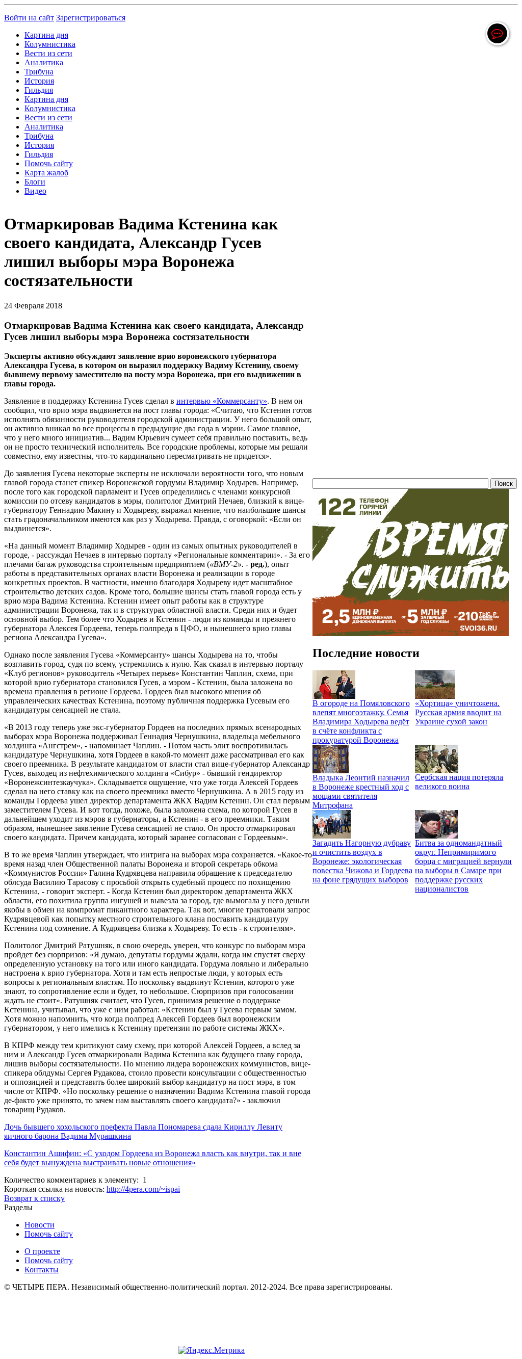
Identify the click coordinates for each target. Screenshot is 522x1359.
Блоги (34, 181)
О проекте (42, 1251)
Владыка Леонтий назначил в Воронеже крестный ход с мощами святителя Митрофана (360, 791)
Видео (35, 191)
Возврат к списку (34, 1198)
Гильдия (38, 90)
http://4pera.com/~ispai (143, 1189)
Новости (39, 1224)
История (39, 80)
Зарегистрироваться (90, 17)
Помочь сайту (48, 163)
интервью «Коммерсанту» (221, 401)
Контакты (41, 1269)
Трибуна (39, 71)
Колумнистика (49, 44)
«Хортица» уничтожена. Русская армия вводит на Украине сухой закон (458, 712)
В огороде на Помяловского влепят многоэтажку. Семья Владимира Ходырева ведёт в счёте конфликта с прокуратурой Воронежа (361, 721)
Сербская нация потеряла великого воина (459, 782)
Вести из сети (48, 53)
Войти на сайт (29, 17)
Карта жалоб (46, 172)
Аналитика (43, 62)
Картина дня (46, 35)
